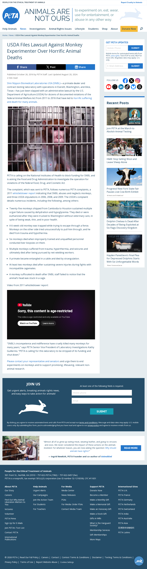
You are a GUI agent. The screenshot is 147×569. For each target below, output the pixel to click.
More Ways (95, 539)
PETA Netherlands (127, 504)
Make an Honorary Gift (100, 509)
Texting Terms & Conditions (118, 557)
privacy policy (93, 425)
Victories (9, 509)
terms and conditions (88, 422)
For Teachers (39, 509)
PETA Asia (123, 523)
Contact (55, 557)
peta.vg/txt (115, 55)
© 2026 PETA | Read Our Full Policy (21, 557)
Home (4, 35)
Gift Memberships (98, 534)
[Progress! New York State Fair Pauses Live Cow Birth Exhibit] (124, 183)
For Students (39, 504)
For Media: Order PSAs (72, 504)
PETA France (124, 495)
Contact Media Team (71, 509)
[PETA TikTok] (127, 86)
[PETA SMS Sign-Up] (114, 86)
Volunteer (9, 513)
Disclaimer (97, 557)
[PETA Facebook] (125, 80)
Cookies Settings (67, 562)
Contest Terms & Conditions (75, 557)
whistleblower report (24, 193)
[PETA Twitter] (131, 80)
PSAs (63, 499)
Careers (8, 495)
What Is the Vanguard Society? (100, 524)
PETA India (123, 513)
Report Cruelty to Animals (131, 2)
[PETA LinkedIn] (121, 86)
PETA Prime (10, 518)
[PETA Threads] (139, 86)
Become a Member (99, 495)
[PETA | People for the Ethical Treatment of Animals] (11, 15)
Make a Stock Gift (98, 513)
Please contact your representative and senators (33, 361)
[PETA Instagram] (137, 80)
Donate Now (96, 490)
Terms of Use (26, 562)
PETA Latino (124, 532)
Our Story (9, 490)
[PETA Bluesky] (133, 86)
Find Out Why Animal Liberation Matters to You (15, 502)
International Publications (11, 538)
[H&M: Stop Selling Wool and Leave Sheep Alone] (124, 151)
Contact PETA (11, 532)
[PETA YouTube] (108, 86)
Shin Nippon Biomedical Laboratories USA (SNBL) (33, 83)
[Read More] (73, 448)
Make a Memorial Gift (100, 504)
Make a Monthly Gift (99, 499)
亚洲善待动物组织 (126, 527)
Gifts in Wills (95, 518)
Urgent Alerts (39, 490)
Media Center (67, 490)
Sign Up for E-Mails (14, 523)
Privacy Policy (11, 562)
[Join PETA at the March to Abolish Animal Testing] (124, 121)
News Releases (68, 495)
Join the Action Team (43, 499)
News (11, 35)
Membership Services (100, 530)
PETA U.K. (122, 490)
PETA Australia (125, 518)
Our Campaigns (40, 495)
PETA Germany (125, 499)
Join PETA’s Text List (14, 527)
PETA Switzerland (126, 509)
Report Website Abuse (46, 562)
